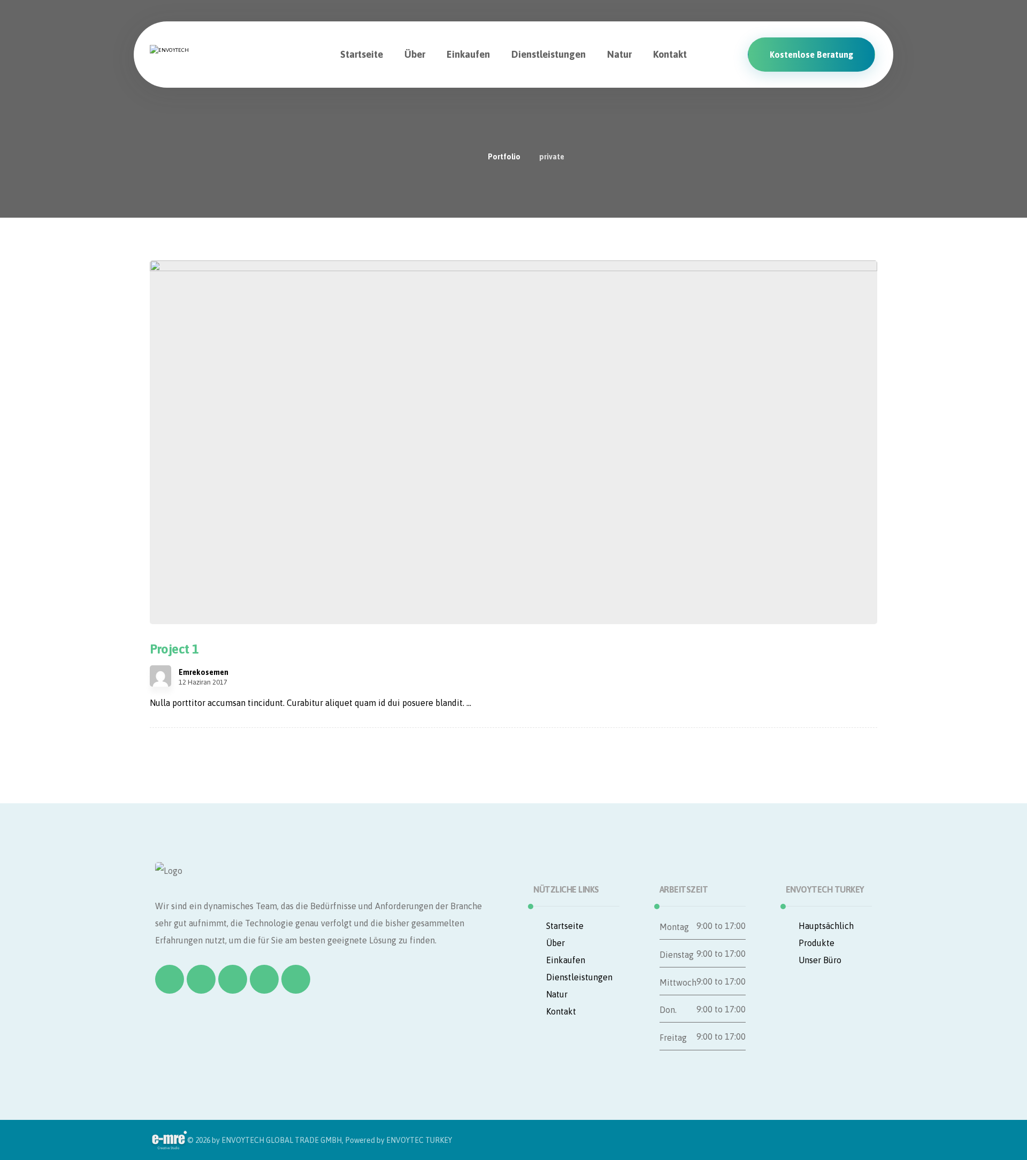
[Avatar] (160, 676)
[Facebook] (169, 979)
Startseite (565, 926)
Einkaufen (565, 960)
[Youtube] (295, 979)
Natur (557, 994)
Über (555, 943)
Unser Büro (820, 960)
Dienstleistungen (579, 977)
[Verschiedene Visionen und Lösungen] (200, 45)
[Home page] (466, 156)
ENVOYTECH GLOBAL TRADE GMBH (281, 1140)
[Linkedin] (264, 979)
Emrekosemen (203, 672)
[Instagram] (232, 979)
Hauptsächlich (826, 926)
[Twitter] (201, 979)
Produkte (816, 943)
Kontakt (561, 1011)
